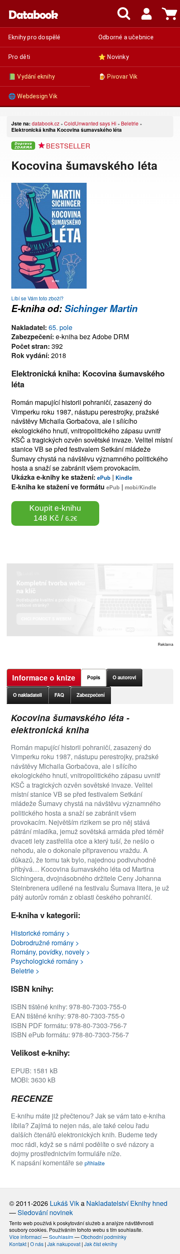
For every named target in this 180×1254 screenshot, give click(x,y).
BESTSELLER (68, 145)
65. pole (60, 327)
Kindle (124, 477)
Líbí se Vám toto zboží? (37, 298)
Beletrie (130, 123)
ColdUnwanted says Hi (90, 123)
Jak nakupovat (63, 1243)
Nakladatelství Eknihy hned (126, 1203)
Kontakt (17, 1243)
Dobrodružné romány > (45, 942)
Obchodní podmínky (103, 1236)
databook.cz (45, 123)
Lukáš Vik (64, 1203)
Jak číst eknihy (100, 1243)
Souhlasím (61, 1236)
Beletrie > (25, 970)
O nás (37, 1243)
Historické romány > (40, 933)
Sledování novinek (45, 1212)
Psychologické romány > (47, 961)
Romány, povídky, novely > (50, 952)
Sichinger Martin (101, 308)
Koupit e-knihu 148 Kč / (55, 513)
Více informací (25, 1236)
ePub (104, 477)
